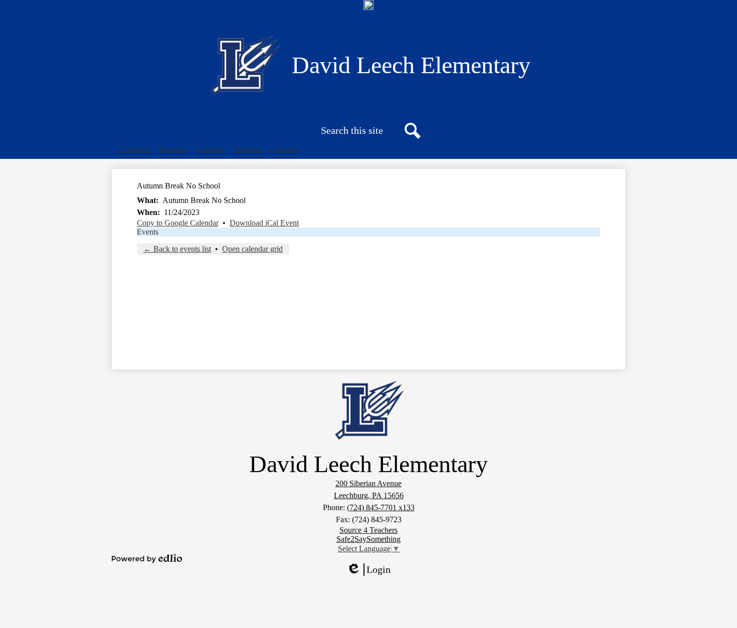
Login (372, 570)
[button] (133, 150)
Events (147, 232)
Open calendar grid (252, 249)
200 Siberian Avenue (368, 483)
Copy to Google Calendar (178, 223)
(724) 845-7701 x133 (381, 507)
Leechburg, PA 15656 (369, 495)
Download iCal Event (264, 223)
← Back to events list (177, 249)
